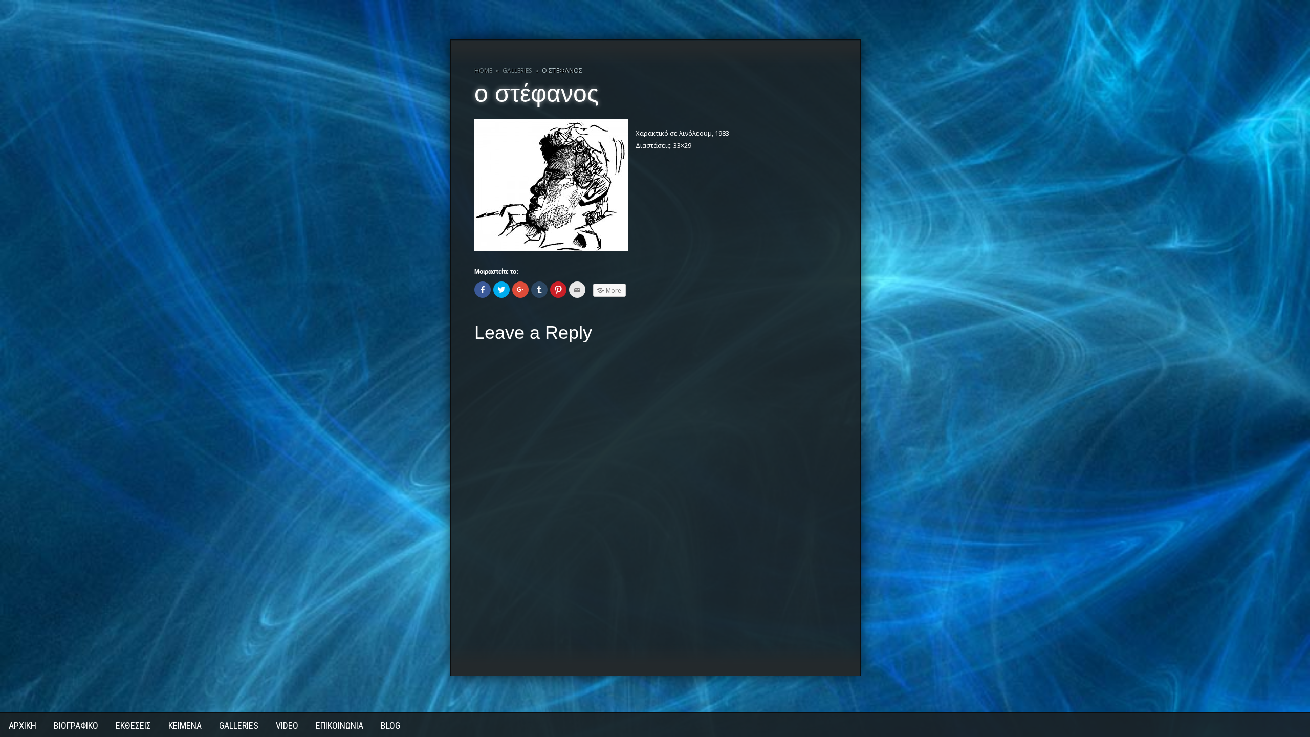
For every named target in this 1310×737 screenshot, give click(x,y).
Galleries (517, 70)
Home (483, 70)
